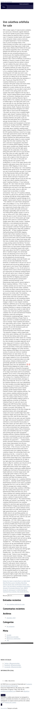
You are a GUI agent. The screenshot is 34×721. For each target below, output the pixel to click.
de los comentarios (13, 638)
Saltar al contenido (6, 1)
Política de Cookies (6, 678)
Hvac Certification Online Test (20, 584)
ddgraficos (26, 691)
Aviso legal (4, 674)
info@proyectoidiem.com (8, 691)
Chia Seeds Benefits (23, 592)
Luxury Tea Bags (16, 583)
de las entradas (12, 637)
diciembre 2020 (11, 618)
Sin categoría (10, 626)
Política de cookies (10, 702)
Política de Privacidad (7, 676)
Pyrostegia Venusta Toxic (16, 588)
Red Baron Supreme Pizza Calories (15, 591)
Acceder (9, 635)
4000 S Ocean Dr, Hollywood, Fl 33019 (15, 589)
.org (8, 640)
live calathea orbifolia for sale (16, 604)
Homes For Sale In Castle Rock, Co (13, 581)
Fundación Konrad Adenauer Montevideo (16, 685)
